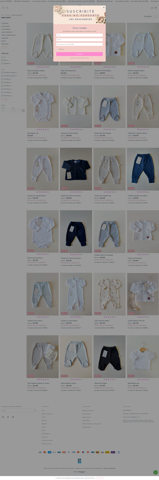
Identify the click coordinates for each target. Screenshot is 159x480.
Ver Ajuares (61, 49)
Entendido (100, 478)
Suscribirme (79, 54)
